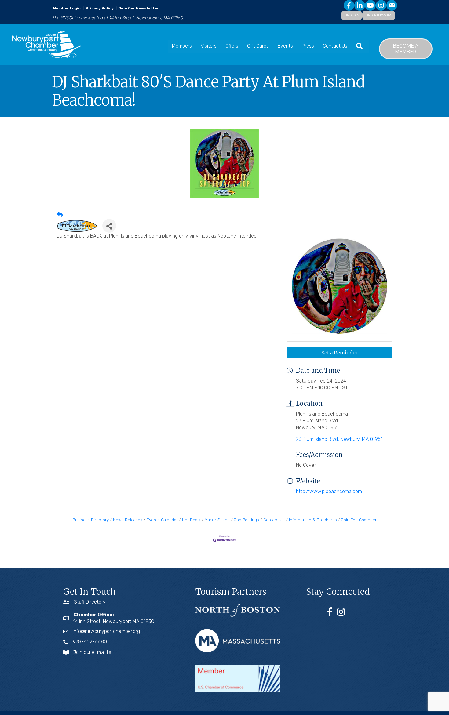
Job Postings (246, 519)
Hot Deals (191, 519)
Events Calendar (162, 519)
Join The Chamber (359, 519)
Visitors (209, 46)
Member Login (67, 8)
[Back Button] (60, 215)
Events (285, 46)
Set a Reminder (340, 353)
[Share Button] (109, 226)
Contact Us (335, 46)
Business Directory (90, 519)
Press (308, 46)
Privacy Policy (100, 8)
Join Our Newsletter (138, 8)
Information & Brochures (313, 519)
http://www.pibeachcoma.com (329, 491)
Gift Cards (258, 46)
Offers (231, 46)
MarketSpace (217, 519)
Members (182, 46)
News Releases (127, 519)
